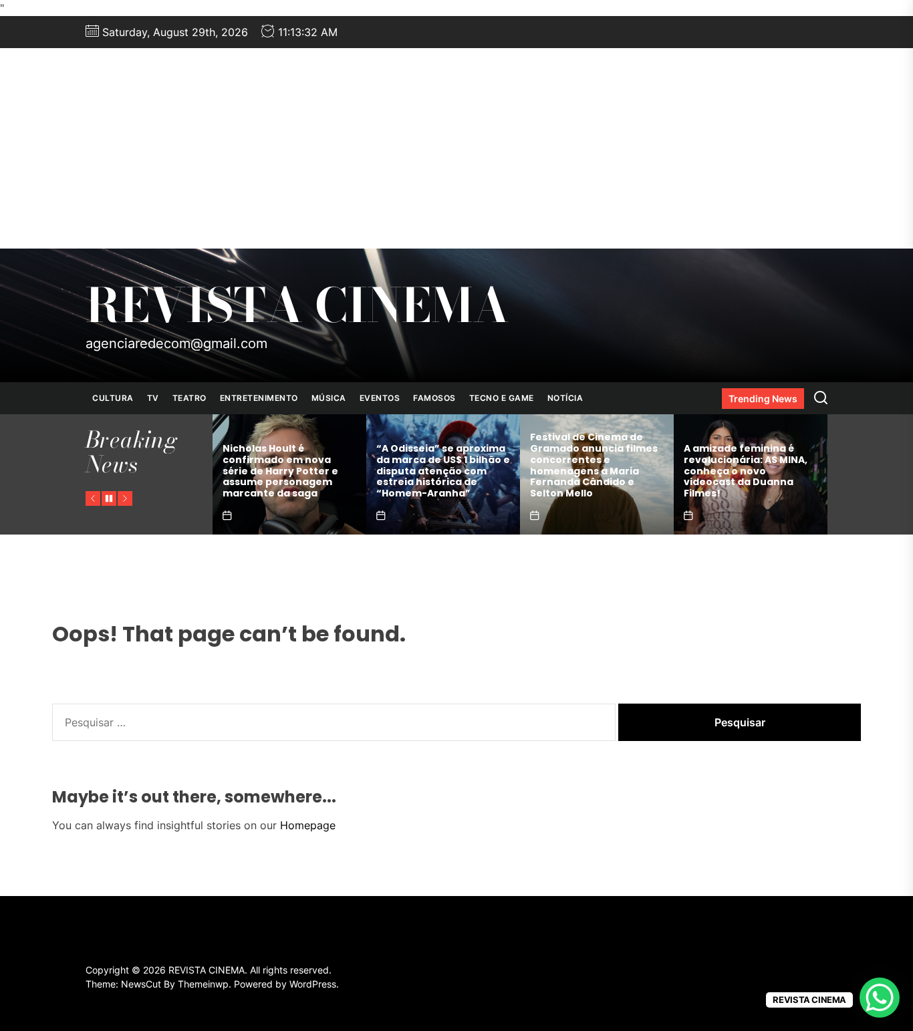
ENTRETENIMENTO (259, 398)
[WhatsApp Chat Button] (880, 998)
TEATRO (189, 398)
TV (153, 398)
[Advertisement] (456, 148)
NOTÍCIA (565, 398)
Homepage (308, 825)
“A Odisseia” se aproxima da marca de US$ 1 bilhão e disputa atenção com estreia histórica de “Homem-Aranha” (443, 471)
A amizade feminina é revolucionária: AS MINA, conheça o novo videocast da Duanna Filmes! (745, 471)
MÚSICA (328, 398)
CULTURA (113, 398)
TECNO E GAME (501, 398)
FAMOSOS (434, 398)
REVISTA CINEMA (297, 305)
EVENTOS (380, 398)
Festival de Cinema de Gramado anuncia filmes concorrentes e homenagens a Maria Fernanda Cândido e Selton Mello (594, 465)
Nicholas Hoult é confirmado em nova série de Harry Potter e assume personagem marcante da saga (280, 471)
